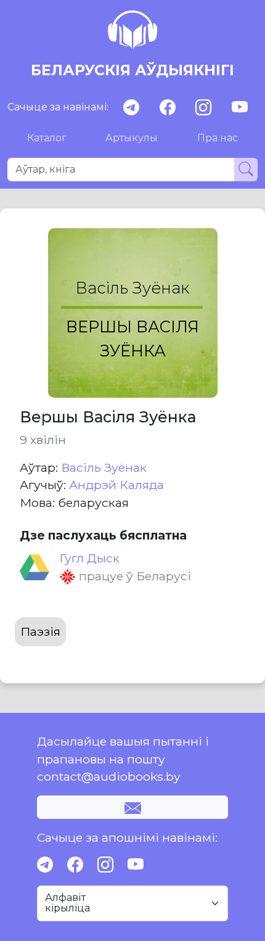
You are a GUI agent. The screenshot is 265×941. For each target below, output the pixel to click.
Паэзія (40, 631)
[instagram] (203, 107)
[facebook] (168, 107)
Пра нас (217, 138)
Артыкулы (131, 138)
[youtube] (240, 107)
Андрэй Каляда (116, 484)
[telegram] (131, 107)
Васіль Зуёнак (104, 467)
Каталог (47, 138)
